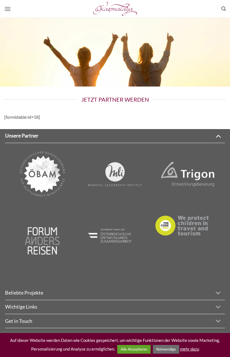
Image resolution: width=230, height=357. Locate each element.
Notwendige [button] (166, 349)
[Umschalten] (218, 136)
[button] (7, 9)
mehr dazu (189, 348)
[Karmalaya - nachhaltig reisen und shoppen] (115, 9)
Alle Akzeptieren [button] (134, 349)
